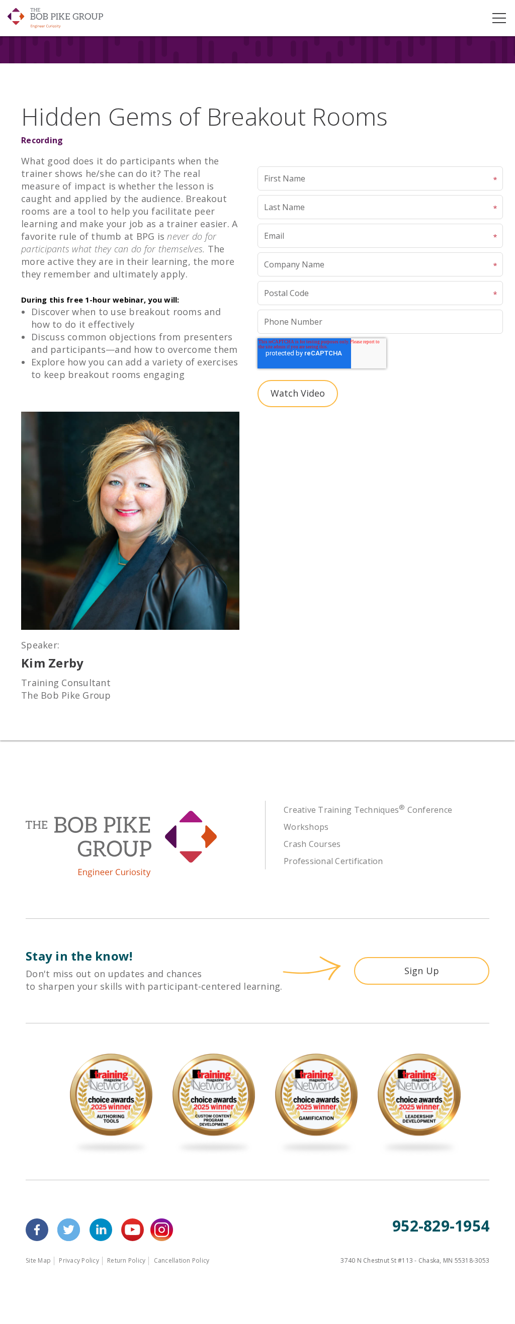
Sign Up (422, 971)
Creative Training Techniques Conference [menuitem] (368, 809)
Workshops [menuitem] (306, 826)
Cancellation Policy (182, 1260)
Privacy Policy (79, 1260)
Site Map (38, 1260)
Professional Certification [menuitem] (333, 861)
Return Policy (126, 1260)
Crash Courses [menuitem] (312, 843)
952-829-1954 (440, 1225)
